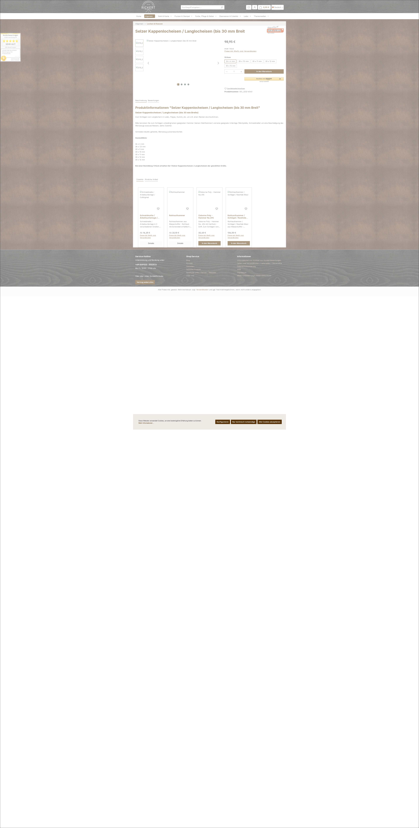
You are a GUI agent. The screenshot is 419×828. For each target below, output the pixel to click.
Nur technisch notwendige (243, 422)
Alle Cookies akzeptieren (269, 422)
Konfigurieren (223, 422)
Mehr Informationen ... (146, 423)
